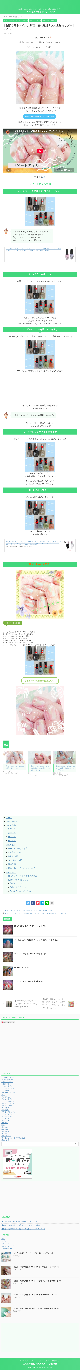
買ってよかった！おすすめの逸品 (22, 876)
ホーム (9, 817)
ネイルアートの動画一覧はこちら (39, 681)
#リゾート (22, 913)
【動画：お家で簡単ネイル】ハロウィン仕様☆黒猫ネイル (35, 1308)
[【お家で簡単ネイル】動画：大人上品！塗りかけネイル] (14, 757)
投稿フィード (6, 1244)
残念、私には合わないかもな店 (21, 868)
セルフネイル (40, 913)
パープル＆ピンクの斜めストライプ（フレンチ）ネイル (36, 940)
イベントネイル (23, 910)
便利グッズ (11, 872)
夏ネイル (12, 836)
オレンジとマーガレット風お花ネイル (29, 981)
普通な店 (12, 864)
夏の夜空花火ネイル (22, 967)
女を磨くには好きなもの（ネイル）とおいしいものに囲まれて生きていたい (40, 1361)
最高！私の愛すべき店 (18, 848)
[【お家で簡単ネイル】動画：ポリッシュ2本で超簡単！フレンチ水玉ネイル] (64, 757)
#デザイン (8, 913)
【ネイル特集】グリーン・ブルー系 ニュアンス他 (19, 1222)
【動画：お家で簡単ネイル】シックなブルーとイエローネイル (23, 1229)
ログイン (4, 1241)
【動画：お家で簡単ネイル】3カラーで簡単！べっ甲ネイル (22, 1225)
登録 (3, 1239)
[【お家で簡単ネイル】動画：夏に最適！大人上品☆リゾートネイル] (42, 903)
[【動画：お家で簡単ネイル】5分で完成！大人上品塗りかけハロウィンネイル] (39, 757)
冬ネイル (12, 829)
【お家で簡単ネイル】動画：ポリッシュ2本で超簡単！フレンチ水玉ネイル (65, 768)
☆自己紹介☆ (12, 821)
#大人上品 (33, 913)
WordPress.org (6, 1249)
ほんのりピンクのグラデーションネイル (30, 926)
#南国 (27, 913)
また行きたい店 (15, 852)
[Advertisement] (19, 388)
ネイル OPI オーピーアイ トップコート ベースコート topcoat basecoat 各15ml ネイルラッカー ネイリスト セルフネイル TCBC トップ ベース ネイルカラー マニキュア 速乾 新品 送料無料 (33, 249)
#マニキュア (15, 913)
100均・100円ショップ (18, 880)
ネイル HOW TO (34, 910)
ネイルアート (56, 913)
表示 (44, 177)
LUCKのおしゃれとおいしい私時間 (40, 11)
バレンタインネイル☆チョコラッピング (30, 954)
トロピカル (48, 913)
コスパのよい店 (15, 860)
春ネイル (12, 833)
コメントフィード (7, 1246)
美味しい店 (13, 856)
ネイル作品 (11, 825)
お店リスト (11, 845)
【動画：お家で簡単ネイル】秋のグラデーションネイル (35, 1295)
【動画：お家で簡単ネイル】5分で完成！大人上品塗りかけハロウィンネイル (40, 768)
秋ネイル (12, 840)
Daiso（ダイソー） (18, 887)
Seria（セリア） (17, 883)
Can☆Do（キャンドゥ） (21, 891)
